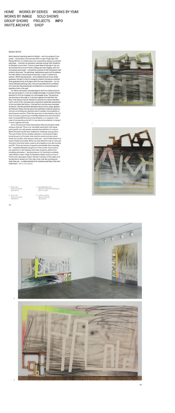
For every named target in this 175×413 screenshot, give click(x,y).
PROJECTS (41, 21)
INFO (59, 21)
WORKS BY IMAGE (18, 16)
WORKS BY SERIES (33, 12)
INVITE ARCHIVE (16, 25)
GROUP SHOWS (16, 21)
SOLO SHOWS (47, 16)
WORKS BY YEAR (66, 12)
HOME (9, 12)
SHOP (39, 25)
